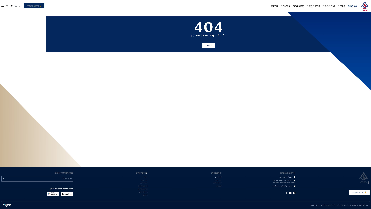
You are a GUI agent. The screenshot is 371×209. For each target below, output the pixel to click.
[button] (341, 6)
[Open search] (15, 6)
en (20, 6)
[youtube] (290, 193)
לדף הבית (208, 45)
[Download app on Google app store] (53, 194)
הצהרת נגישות (314, 205)
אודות (145, 177)
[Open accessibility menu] (7, 6)
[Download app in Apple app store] (67, 194)
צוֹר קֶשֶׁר (144, 195)
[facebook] (286, 193)
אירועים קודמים (142, 189)
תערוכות (218, 186)
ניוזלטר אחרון (143, 192)
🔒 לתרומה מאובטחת (34, 6)
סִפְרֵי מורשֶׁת (217, 180)
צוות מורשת (143, 183)
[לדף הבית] (365, 6)
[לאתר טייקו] (7, 205)
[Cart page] (11, 6)
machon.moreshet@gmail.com (283, 186)
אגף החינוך (218, 177)
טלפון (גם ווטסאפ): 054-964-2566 (284, 182)
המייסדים (144, 180)
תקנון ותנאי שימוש (326, 205)
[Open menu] (2, 6)
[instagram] (294, 193)
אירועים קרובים (142, 186)
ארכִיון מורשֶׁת (217, 183)
